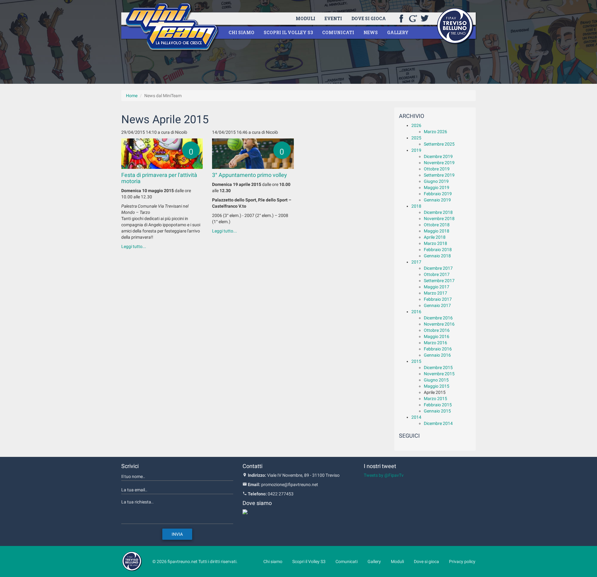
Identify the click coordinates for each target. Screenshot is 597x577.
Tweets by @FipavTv (384, 475)
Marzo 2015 (435, 398)
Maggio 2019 (436, 187)
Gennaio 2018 (437, 255)
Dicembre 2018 (438, 212)
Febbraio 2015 (438, 404)
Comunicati (338, 32)
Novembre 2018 (439, 218)
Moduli (305, 18)
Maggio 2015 (436, 386)
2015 (416, 361)
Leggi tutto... (133, 246)
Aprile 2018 (435, 237)
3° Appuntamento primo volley (249, 175)
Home (131, 95)
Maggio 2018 (436, 230)
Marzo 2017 (435, 293)
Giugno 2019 (436, 181)
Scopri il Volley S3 (288, 32)
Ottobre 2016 (437, 330)
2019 (416, 150)
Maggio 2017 (436, 286)
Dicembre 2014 (438, 423)
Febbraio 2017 (438, 299)
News (370, 32)
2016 (416, 311)
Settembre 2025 (439, 144)
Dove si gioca (368, 18)
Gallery (398, 32)
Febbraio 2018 (438, 249)
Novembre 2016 (439, 324)
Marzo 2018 (435, 243)
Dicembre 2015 (438, 367)
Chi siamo (241, 32)
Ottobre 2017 (437, 274)
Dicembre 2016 (438, 317)
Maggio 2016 (436, 336)
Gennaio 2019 (437, 199)
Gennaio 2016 (437, 355)
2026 (416, 125)
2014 (416, 417)
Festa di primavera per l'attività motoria (159, 178)
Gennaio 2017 (437, 305)
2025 (416, 137)
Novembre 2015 (439, 373)
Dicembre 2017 (438, 268)
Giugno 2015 (436, 379)
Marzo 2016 (435, 342)
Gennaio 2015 (437, 410)
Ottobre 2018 (437, 224)
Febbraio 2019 (438, 193)
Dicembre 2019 (438, 156)
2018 (416, 206)
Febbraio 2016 (438, 348)
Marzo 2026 (435, 131)
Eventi (333, 18)
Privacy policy (462, 561)
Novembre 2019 (439, 162)
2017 (416, 261)
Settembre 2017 (439, 280)
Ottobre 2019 (437, 168)
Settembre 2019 (439, 175)
